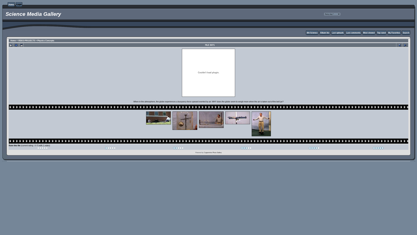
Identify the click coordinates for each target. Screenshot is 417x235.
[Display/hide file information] (16, 45)
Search (406, 33)
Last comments (353, 33)
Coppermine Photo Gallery (213, 152)
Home (11, 4)
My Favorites (394, 33)
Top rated (381, 33)
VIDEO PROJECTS (26, 40)
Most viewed (369, 33)
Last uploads (338, 33)
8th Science (312, 33)
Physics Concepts (45, 40)
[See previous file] (399, 45)
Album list (324, 33)
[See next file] (405, 45)
